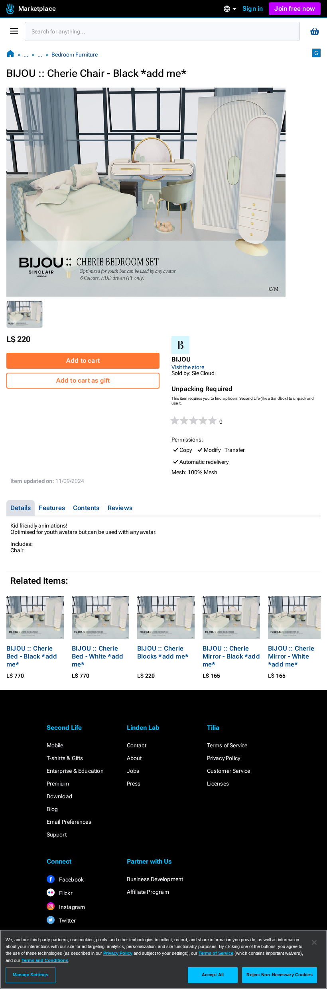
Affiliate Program (148, 892)
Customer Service (228, 771)
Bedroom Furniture (74, 54)
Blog (52, 809)
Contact (136, 745)
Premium (58, 783)
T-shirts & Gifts (65, 758)
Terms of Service (227, 745)
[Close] (314, 942)
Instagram (71, 907)
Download (60, 796)
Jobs (133, 771)
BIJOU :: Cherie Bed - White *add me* (97, 656)
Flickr (65, 893)
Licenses (218, 783)
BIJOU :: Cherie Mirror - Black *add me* (231, 656)
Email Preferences (69, 822)
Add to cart (83, 360)
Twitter (67, 920)
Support (57, 834)
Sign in (252, 8)
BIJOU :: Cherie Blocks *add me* (163, 652)
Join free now (294, 8)
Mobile (55, 745)
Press (134, 783)
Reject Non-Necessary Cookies (279, 974)
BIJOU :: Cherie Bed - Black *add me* (31, 656)
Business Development (155, 879)
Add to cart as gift (83, 380)
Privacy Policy (223, 758)
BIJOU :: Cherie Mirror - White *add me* (291, 656)
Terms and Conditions (45, 960)
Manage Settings (31, 974)
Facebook (71, 879)
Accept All (213, 974)
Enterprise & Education (75, 771)
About (134, 758)
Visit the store (187, 367)
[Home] (10, 54)
